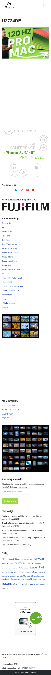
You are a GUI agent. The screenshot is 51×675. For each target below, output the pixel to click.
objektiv (18, 579)
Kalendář (5, 274)
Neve (17, 672)
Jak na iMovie (7, 257)
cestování (20, 563)
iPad (41, 567)
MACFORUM (7, 414)
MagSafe (37, 576)
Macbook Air (5, 576)
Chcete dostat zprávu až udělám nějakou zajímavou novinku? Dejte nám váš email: (23, 485)
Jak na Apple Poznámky (12, 253)
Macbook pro (14, 576)
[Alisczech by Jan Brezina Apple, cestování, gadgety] (9, 5)
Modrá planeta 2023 (11, 290)
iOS (35, 567)
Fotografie (6, 236)
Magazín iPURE (8, 406)
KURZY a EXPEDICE (11, 410)
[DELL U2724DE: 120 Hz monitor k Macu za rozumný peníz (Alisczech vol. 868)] (25, 43)
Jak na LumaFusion (10, 261)
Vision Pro (5, 588)
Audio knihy (6, 223)
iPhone (20, 572)
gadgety (26, 568)
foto (39, 563)
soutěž (32, 584)
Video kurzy (7, 307)
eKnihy (4, 227)
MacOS (23, 576)
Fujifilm (21, 568)
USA (41, 584)
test (37, 584)
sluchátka (24, 584)
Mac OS (30, 576)
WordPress (31, 672)
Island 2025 (7, 282)
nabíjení (42, 576)
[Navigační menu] (46, 5)
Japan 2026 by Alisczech (13, 286)
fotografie (14, 568)
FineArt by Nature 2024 (12, 278)
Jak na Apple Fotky (9, 248)
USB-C (45, 584)
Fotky (36, 563)
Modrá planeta (9, 303)
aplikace (29, 559)
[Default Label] (16, 190)
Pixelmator (38, 579)
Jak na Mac (6, 265)
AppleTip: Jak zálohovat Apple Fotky (16, 545)
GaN (31, 568)
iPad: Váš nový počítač (11, 244)
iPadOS (4, 572)
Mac (35, 572)
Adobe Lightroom (14, 559)
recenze (8, 583)
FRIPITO (5, 418)
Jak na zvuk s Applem (11, 269)
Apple (36, 558)
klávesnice (29, 572)
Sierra (17, 584)
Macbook (42, 572)
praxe (44, 579)
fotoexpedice (6, 568)
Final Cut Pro (7, 232)
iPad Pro (11, 572)
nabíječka (5, 579)
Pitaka (32, 579)
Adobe (5, 559)
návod (12, 579)
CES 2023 (11, 563)
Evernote (30, 563)
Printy (4, 299)
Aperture (24, 559)
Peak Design (25, 579)
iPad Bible (6, 240)
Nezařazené (7, 295)
